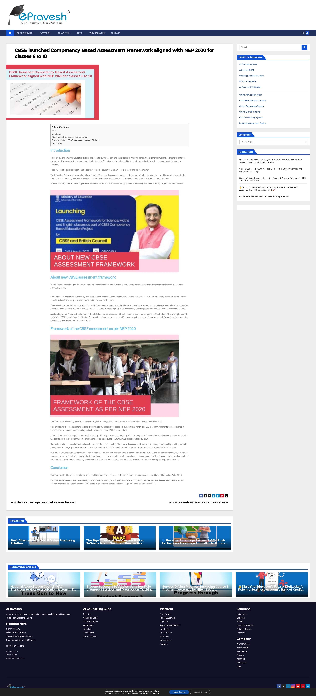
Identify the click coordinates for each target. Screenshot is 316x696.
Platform (45, 33)
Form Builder (165, 614)
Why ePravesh (97, 33)
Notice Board (165, 640)
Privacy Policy (12, 651)
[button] (303, 33)
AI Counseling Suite (248, 64)
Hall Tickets (165, 629)
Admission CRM (246, 70)
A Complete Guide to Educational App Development (197, 502)
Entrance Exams (244, 629)
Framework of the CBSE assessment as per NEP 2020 (76, 140)
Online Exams (166, 633)
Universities (242, 614)
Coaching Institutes (245, 625)
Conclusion (57, 143)
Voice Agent (88, 625)
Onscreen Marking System (250, 118)
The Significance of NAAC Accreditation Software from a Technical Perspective (114, 542)
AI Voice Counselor (247, 81)
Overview (87, 614)
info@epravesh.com (15, 646)
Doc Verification (90, 637)
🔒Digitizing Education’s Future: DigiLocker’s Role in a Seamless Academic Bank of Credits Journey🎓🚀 (270, 589)
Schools (240, 622)
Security (240, 655)
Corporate (241, 633)
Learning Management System (252, 123)
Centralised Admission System (252, 100)
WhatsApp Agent (90, 622)
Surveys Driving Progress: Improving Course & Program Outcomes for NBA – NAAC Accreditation (195, 589)
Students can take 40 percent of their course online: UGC (44, 502)
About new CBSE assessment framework (70, 137)
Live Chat (87, 629)
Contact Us (242, 663)
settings (155, 693)
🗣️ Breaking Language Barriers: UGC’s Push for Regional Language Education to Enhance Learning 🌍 (195, 543)
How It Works (242, 648)
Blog (80, 33)
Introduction (57, 134)
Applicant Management (170, 625)
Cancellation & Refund (15, 658)
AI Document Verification (250, 87)
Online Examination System (251, 106)
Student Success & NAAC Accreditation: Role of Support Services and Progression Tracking (119, 588)
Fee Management (167, 618)
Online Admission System (250, 95)
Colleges (241, 618)
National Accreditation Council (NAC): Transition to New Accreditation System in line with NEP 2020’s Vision (43, 589)
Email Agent (88, 633)
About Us (241, 659)
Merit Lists (164, 637)
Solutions (64, 33)
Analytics (164, 644)
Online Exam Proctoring (249, 112)
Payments (164, 622)
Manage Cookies (200, 692)
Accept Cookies (179, 692)
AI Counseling (25, 33)
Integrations (242, 651)
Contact (115, 33)
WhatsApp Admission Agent (251, 76)
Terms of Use (11, 655)
